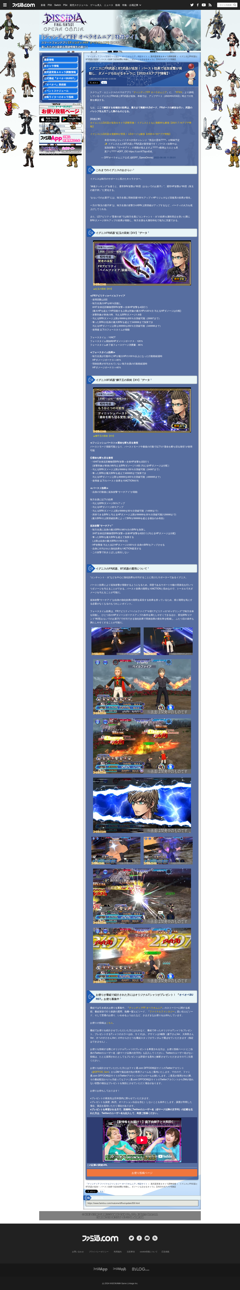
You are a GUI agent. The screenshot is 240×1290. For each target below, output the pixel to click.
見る (104, 82)
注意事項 (131, 1251)
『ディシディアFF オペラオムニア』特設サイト (120, 30)
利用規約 (118, 1251)
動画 (117, 5)
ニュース (108, 5)
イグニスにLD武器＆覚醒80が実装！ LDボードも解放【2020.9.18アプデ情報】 (130, 133)
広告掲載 (165, 1251)
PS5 (50, 5)
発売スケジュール (79, 5)
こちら (109, 1022)
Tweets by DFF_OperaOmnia (52, 125)
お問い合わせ (78, 1251)
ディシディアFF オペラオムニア (150, 92)
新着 (43, 5)
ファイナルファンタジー (162, 1011)
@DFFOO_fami (100, 1071)
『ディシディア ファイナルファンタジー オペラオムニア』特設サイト (116, 56)
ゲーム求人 (96, 5)
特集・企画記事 (130, 5)
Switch (57, 5)
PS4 (65, 5)
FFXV (179, 92)
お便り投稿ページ (142, 1173)
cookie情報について (149, 1251)
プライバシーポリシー (99, 1251)
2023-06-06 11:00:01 (165, 157)
